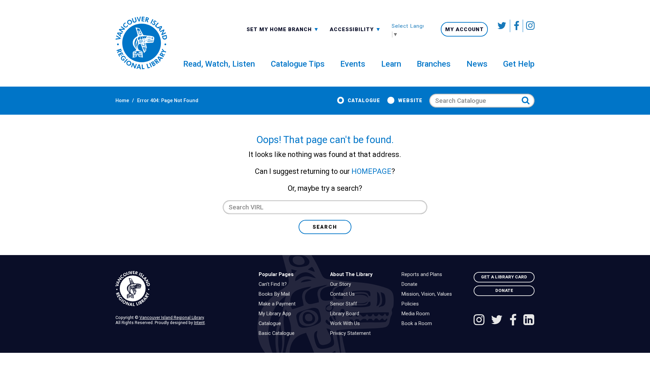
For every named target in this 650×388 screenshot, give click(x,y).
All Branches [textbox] (268, 29)
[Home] (181, 288)
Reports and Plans (423, 274)
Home (122, 101)
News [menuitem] (477, 64)
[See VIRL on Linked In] (528, 320)
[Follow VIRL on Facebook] (516, 26)
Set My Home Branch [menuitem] (279, 29)
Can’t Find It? (274, 284)
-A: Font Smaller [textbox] (355, 29)
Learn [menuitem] (391, 64)
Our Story (342, 284)
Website (410, 101)
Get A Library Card (504, 276)
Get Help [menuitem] (519, 64)
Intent (199, 322)
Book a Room (418, 323)
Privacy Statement (352, 333)
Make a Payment (279, 304)
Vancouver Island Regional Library (171, 317)
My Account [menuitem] (464, 29)
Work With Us (346, 323)
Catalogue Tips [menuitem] (298, 64)
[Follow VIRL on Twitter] (502, 26)
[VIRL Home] (141, 43)
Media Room (417, 314)
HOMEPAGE (371, 171)
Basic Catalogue (278, 333)
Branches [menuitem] (434, 64)
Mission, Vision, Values (428, 294)
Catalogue (364, 101)
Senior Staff (345, 304)
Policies (412, 304)
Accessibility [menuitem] (355, 29)
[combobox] (282, 29)
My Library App (276, 314)
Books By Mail (276, 294)
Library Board (346, 314)
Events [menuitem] (352, 64)
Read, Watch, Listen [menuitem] (219, 64)
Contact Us (344, 294)
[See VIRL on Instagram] (529, 26)
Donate (411, 284)
